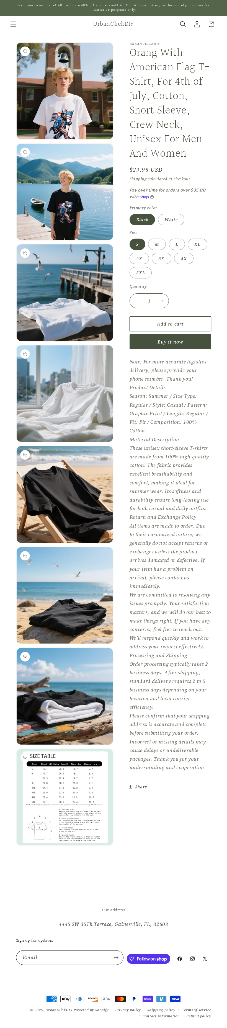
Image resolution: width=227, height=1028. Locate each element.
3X (161, 258)
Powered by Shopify (91, 1010)
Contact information (161, 1016)
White (171, 219)
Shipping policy (161, 1010)
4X (184, 258)
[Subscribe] (116, 957)
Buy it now (170, 342)
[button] (13, 24)
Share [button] (141, 787)
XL (197, 244)
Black (142, 219)
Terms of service (196, 1010)
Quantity (138, 286)
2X (139, 258)
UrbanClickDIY (59, 1010)
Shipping (138, 179)
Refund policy (198, 1016)
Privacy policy (128, 1010)
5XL (140, 273)
